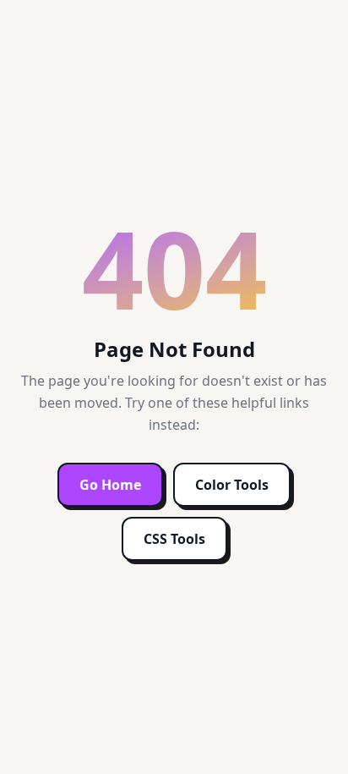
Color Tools (232, 484)
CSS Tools (174, 539)
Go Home (110, 484)
